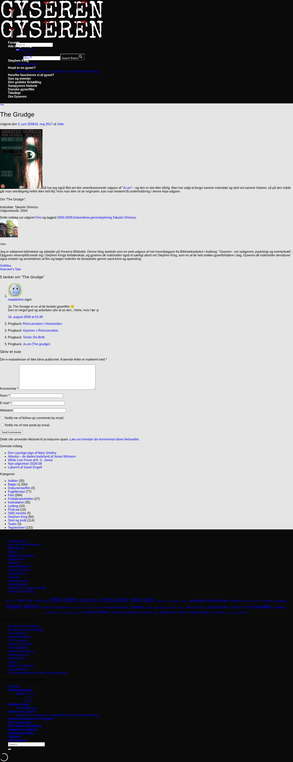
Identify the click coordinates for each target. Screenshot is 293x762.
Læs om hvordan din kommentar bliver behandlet (104, 439)
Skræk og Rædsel (20, 665)
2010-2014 (89, 600)
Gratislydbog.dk (19, 566)
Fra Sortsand (17, 633)
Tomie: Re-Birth (34, 337)
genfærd (137, 607)
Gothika (5, 265)
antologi (235, 600)
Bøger (12, 484)
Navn (5, 395)
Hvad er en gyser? (22, 67)
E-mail (5, 403)
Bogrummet (16, 559)
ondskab (279, 607)
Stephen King (18, 60)
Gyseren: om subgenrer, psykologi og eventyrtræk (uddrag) (57, 71)
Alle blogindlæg (20, 46)
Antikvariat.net (18, 541)
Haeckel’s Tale (10, 269)
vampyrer (218, 612)
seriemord (117, 612)
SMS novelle (17, 513)
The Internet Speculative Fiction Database (37, 673)
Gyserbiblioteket (19, 637)
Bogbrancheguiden (21, 555)
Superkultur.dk (18, 669)
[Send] (9, 749)
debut (73, 607)
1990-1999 (41, 600)
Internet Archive (19, 570)
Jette (60, 124)
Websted (6, 410)
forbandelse (81, 217)
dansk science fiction (55, 607)
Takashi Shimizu (124, 217)
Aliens (184, 601)
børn (268, 601)
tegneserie (168, 612)
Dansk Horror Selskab (23, 626)
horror (181, 607)
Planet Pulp (16, 658)
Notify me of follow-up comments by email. (34, 418)
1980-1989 (24, 600)
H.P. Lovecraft (18, 640)
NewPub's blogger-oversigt (27, 588)
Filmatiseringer (26, 64)
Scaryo (13, 662)
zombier (241, 612)
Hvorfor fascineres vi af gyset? (31, 75)
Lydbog (13, 506)
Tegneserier (16, 527)
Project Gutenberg (21, 591)
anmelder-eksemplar (208, 600)
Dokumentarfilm (19, 488)
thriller (182, 612)
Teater (12, 524)
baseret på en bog (253, 601)
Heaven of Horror (20, 644)
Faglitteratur (16, 491)
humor (191, 607)
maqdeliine (16, 299)
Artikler (13, 481)
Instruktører (16, 502)
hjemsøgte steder (165, 607)
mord (248, 607)
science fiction (96, 612)
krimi (200, 607)
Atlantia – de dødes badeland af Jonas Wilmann (42, 456)
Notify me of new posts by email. (27, 425)
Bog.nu (13, 552)
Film (2, 104)
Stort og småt (17, 520)
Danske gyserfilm (21, 89)
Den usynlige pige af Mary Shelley (32, 453)
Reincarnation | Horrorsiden (42, 323)
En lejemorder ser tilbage (25, 629)
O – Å (28, 57)
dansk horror (23, 606)
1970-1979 (10, 601)
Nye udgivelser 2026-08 (25, 463)
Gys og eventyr (19, 78)
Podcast (14, 509)
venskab (230, 612)
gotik (149, 607)
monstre (236, 607)
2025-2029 (161, 601)
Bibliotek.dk (16, 548)
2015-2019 (114, 600)
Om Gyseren (17, 96)
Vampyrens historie (22, 85)
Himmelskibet (17, 647)
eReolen (14, 562)
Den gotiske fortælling (24, 82)
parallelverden (53, 612)
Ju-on (127, 187)
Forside (14, 42)
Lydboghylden (18, 584)
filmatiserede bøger (115, 607)
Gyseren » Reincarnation (40, 330)
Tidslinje (14, 93)
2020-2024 (142, 600)
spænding (132, 612)
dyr (80, 607)
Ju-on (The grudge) (36, 344)
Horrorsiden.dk (18, 655)
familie (86, 607)
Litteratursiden (18, 580)
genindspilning (101, 217)
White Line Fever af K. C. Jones (30, 460)
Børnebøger (280, 600)
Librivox (13, 577)
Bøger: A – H (25, 50)
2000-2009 (65, 217)
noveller (262, 606)
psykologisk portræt (72, 612)
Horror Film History (21, 651)
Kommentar (9, 388)
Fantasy (96, 607)
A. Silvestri (174, 601)
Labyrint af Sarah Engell (25, 467)
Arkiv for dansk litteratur (24, 544)
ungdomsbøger (199, 612)
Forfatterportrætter (20, 498)
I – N (27, 53)
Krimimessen (17, 573)
